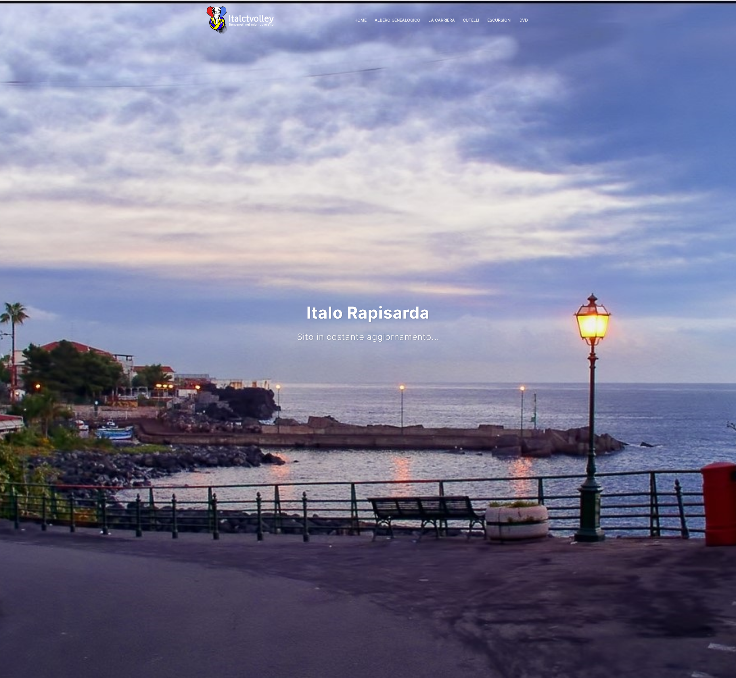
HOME (360, 20)
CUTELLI (471, 20)
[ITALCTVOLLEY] (241, 19)
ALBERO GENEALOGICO (397, 20)
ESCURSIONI (499, 20)
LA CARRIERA (441, 20)
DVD (524, 20)
